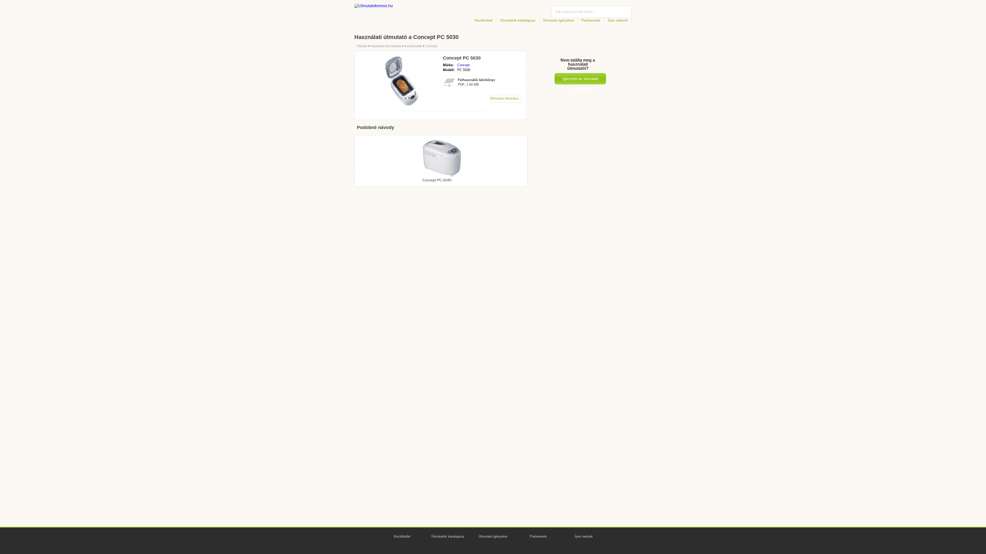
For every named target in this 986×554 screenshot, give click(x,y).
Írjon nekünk (618, 20)
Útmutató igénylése (558, 20)
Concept (463, 65)
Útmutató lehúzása (504, 98)
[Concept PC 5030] (401, 105)
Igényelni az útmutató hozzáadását (580, 80)
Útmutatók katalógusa (517, 20)
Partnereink (591, 20)
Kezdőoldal (483, 20)
